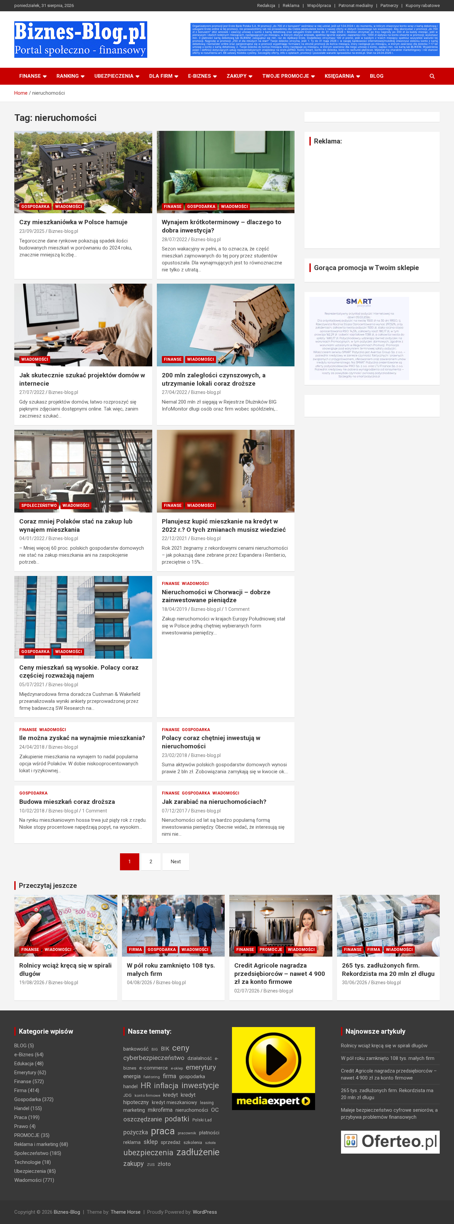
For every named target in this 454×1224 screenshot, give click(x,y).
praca (163, 1131)
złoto (164, 1164)
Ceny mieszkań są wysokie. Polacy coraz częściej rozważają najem (79, 672)
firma (169, 1076)
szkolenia (192, 1142)
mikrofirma (160, 1110)
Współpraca (319, 5)
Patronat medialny (356, 5)
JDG (127, 1095)
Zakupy (237, 76)
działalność (199, 1058)
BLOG (377, 76)
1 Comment (237, 609)
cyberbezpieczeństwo (153, 1058)
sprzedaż (170, 1142)
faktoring (152, 1077)
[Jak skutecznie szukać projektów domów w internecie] (83, 325)
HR (146, 1085)
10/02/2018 (32, 810)
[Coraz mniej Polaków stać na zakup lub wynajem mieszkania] (83, 471)
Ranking (68, 76)
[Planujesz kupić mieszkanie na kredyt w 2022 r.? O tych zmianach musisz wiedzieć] (225, 471)
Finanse (30, 76)
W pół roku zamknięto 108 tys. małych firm (387, 1058)
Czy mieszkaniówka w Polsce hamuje (73, 222)
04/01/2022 (32, 538)
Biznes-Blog (67, 1212)
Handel (21, 1108)
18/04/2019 (174, 609)
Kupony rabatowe (423, 5)
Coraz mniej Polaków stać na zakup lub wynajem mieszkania (76, 525)
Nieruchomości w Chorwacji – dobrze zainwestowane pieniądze (216, 596)
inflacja (166, 1085)
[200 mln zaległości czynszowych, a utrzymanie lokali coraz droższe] (225, 325)
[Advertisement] (372, 196)
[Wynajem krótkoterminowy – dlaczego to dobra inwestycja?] (225, 172)
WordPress (205, 1212)
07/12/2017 (174, 810)
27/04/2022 (174, 392)
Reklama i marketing (36, 1144)
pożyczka (135, 1132)
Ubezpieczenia (114, 76)
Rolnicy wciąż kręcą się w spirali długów (384, 1046)
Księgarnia (339, 76)
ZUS (151, 1164)
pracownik (187, 1133)
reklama (132, 1142)
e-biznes (199, 76)
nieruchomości (191, 1110)
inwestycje (200, 1085)
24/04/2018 (32, 747)
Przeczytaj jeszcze (48, 886)
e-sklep (177, 1068)
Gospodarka (35, 206)
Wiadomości (68, 206)
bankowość (136, 1049)
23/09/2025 (32, 231)
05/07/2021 (32, 684)
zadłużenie (197, 1152)
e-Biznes (24, 1055)
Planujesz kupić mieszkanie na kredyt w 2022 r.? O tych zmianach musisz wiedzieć (224, 525)
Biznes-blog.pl (63, 231)
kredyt (170, 1095)
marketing (134, 1110)
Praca (20, 1117)
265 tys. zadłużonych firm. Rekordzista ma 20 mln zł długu (388, 970)
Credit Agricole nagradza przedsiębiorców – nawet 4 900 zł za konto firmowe (279, 974)
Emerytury (25, 1073)
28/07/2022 (174, 239)
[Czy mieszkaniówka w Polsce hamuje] (83, 172)
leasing (207, 1102)
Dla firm (160, 76)
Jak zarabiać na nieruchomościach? (214, 801)
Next (176, 862)
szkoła (210, 1143)
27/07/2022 (32, 392)
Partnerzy (389, 5)
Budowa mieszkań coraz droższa (67, 801)
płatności (209, 1133)
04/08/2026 (139, 982)
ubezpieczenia (148, 1152)
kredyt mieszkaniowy (174, 1102)
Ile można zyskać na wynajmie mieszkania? (82, 738)
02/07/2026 (247, 990)
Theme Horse (126, 1212)
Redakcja (266, 5)
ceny (180, 1048)
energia (132, 1076)
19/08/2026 (32, 982)
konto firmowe (147, 1095)
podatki (177, 1119)
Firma (135, 949)
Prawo (21, 1126)
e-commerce (153, 1068)
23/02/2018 (174, 755)
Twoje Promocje (285, 76)
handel (130, 1086)
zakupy (133, 1164)
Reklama (291, 5)
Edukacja (24, 1064)
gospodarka (192, 1077)
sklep (151, 1142)
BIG (155, 1049)
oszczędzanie (142, 1119)
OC (215, 1109)
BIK (165, 1049)
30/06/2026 (354, 982)
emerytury (201, 1067)
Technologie (27, 1162)
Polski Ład (202, 1119)
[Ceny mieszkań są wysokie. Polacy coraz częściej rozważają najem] (83, 617)
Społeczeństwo (39, 505)
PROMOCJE (271, 949)
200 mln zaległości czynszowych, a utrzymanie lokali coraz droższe (214, 379)
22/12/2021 (174, 538)
